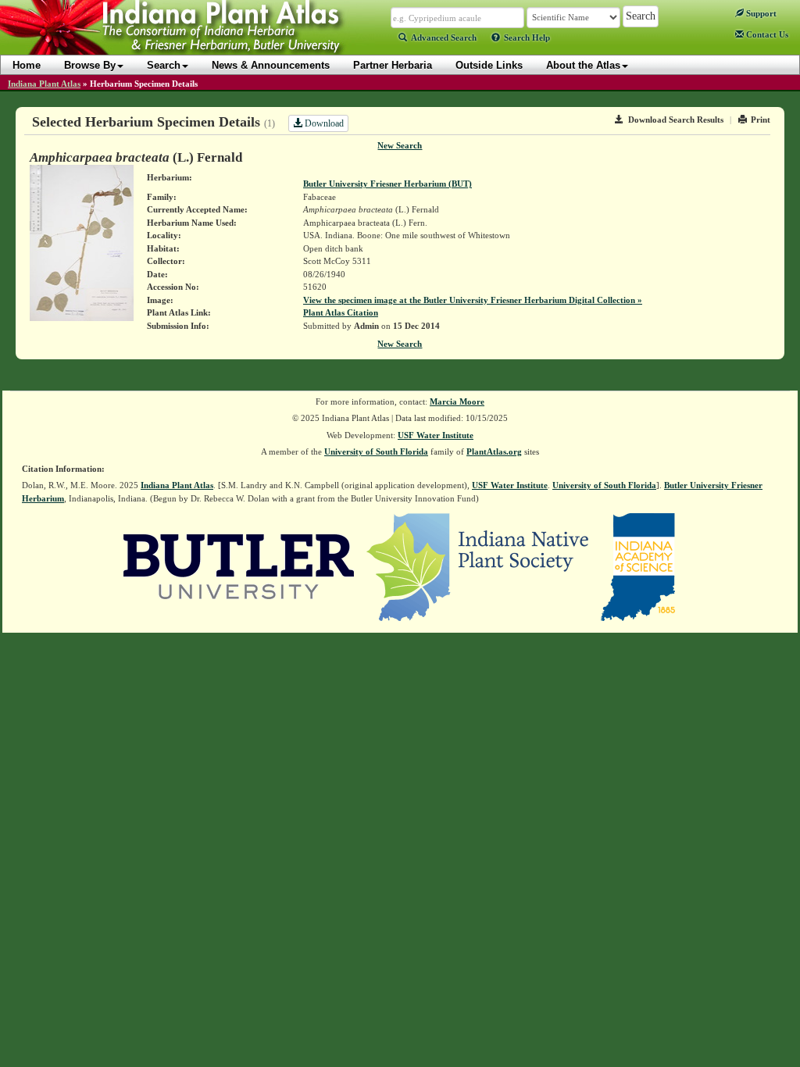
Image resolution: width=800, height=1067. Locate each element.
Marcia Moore (457, 401)
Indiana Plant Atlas (44, 83)
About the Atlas (583, 65)
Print (760, 119)
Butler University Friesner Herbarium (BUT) (387, 183)
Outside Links (489, 65)
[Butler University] (239, 566)
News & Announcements (271, 65)
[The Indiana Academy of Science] (638, 566)
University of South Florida (376, 451)
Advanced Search (444, 37)
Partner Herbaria (392, 65)
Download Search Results (675, 119)
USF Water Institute (435, 435)
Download (323, 123)
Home (26, 65)
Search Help (527, 37)
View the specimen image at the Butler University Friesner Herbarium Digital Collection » (472, 300)
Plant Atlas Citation (340, 312)
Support (760, 13)
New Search (399, 145)
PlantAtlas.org (494, 451)
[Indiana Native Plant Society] (478, 566)
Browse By (90, 65)
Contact (766, 34)
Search (163, 65)
